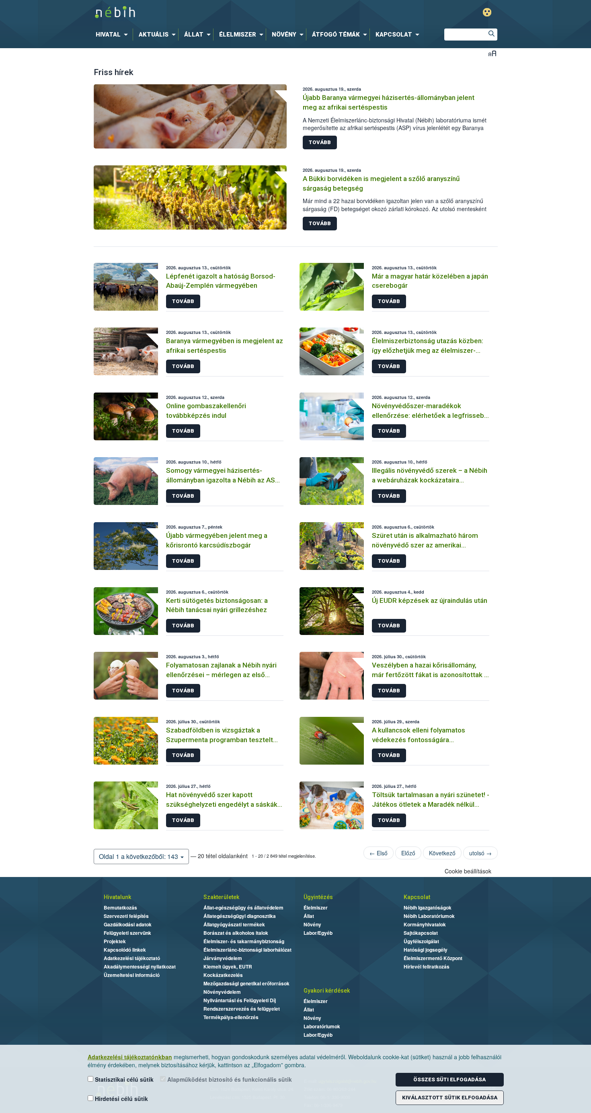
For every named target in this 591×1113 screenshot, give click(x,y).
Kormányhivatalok (425, 924)
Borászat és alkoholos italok (235, 932)
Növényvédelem (222, 991)
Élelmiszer (316, 907)
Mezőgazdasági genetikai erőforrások (246, 983)
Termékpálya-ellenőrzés (231, 1017)
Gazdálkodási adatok (128, 924)
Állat (309, 916)
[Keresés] (491, 34)
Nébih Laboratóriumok (429, 916)
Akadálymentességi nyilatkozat (140, 966)
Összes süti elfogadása (449, 1079)
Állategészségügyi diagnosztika (239, 916)
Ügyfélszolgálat (421, 941)
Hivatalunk (117, 897)
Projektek (115, 941)
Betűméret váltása (492, 53)
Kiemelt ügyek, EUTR (227, 966)
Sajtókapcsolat (421, 932)
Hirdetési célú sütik (120, 1099)
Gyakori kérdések (327, 990)
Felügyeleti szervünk (127, 932)
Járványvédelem (222, 958)
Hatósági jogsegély (425, 949)
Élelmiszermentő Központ (433, 958)
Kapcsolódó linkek (125, 949)
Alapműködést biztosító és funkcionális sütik (229, 1079)
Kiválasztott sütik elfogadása (449, 1098)
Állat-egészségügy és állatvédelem (243, 907)
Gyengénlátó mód (487, 12)
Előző (408, 853)
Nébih (210, 12)
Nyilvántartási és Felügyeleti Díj (239, 1000)
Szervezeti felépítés (126, 916)
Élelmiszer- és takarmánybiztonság (243, 941)
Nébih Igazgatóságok (427, 907)
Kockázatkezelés (223, 975)
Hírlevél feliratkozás (426, 966)
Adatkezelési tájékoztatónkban (130, 1057)
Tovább (320, 142)
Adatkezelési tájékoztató (132, 958)
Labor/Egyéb (318, 932)
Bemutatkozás (120, 907)
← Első (378, 853)
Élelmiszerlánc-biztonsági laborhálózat (247, 949)
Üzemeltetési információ (132, 975)
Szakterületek (221, 897)
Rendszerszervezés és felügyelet (241, 1008)
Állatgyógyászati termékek (234, 924)
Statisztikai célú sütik (123, 1079)
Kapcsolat (417, 897)
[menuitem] (113, 34)
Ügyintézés (318, 897)
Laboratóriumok (322, 1026)
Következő (442, 853)
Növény (312, 924)
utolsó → (480, 853)
